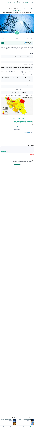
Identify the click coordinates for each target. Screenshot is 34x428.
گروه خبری (17, 35)
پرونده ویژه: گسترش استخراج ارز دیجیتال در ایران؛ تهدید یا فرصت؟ (22, 118)
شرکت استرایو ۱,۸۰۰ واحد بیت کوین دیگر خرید (6, 422)
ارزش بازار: (19, 2)
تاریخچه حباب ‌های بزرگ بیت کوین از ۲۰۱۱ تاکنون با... (24, 422)
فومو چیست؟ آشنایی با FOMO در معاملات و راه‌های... (24, 419)
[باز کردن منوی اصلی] (32, 1)
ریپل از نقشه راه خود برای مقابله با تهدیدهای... (6, 419)
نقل (25, 45)
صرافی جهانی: (22, 2)
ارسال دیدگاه (3, 151)
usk (31, 160)
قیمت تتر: (29, 2)
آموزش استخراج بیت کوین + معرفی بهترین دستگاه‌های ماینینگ (23, 121)
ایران (17, 126)
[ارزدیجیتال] (17, 1)
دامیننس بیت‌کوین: (11, 2)
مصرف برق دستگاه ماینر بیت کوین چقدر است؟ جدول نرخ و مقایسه (22, 120)
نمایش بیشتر (17, 164)
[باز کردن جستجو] (1, 1)
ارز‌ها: (32, 2)
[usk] (32, 160)
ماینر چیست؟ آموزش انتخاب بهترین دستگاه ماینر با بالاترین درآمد (23, 122)
